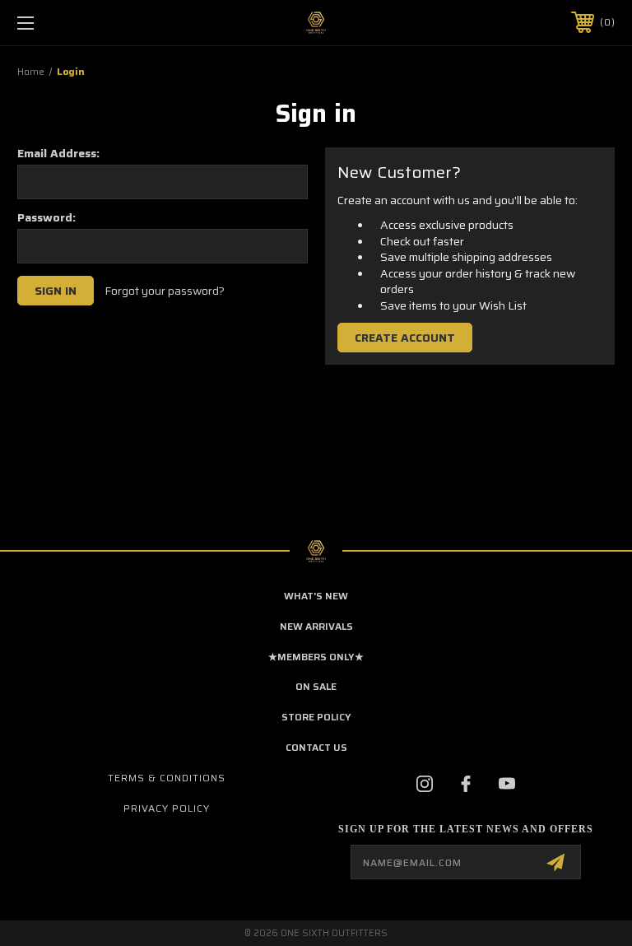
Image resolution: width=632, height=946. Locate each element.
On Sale (316, 686)
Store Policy (316, 717)
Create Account (405, 338)
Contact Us (316, 747)
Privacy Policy (166, 808)
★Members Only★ (316, 656)
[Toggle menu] (77, 22)
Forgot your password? (165, 291)
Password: (46, 217)
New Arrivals (316, 626)
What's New (316, 595)
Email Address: (58, 153)
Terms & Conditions (166, 777)
